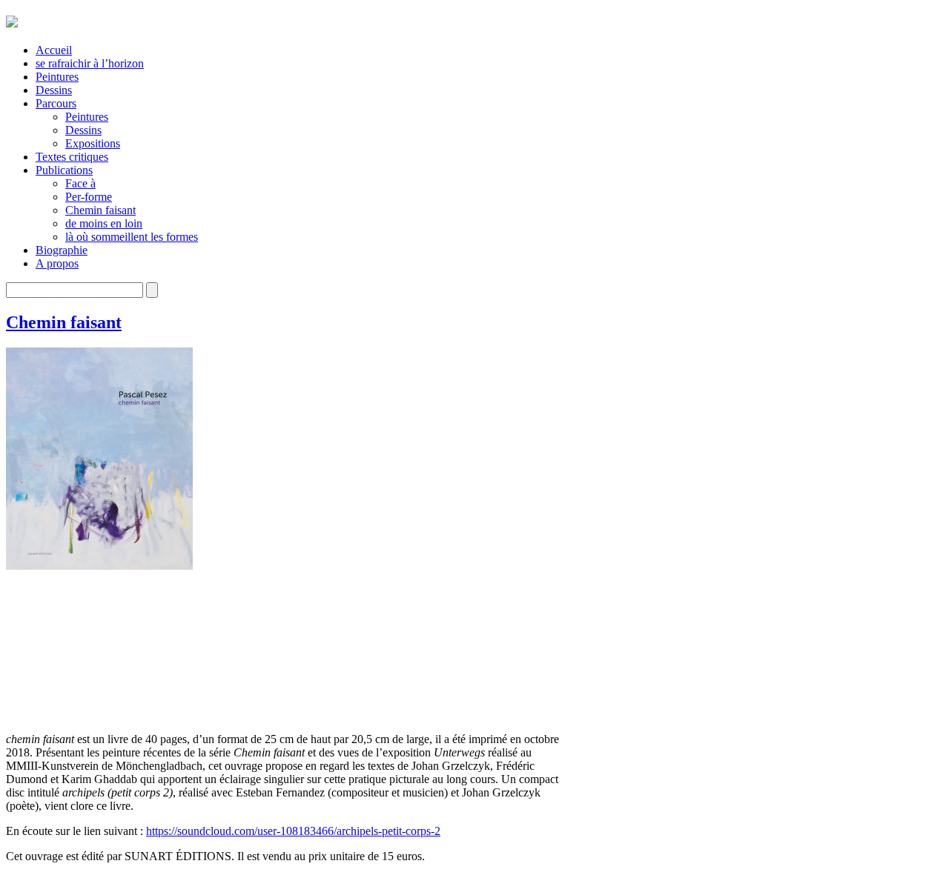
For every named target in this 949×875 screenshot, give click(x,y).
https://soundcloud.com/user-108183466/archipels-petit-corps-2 (293, 831)
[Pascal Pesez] (12, 19)
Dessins (54, 90)
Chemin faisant (100, 210)
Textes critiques (72, 156)
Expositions (92, 143)
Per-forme (88, 196)
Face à (80, 183)
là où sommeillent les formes (131, 236)
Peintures (57, 76)
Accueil (54, 50)
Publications (64, 170)
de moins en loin (103, 223)
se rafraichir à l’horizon (90, 63)
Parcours (56, 103)
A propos (57, 263)
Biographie (61, 250)
